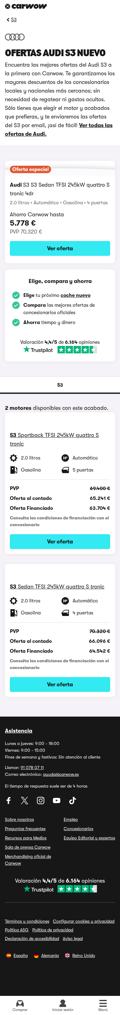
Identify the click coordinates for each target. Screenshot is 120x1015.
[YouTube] (57, 802)
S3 (14, 20)
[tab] (60, 385)
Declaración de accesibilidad (32, 938)
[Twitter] (25, 802)
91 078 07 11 (32, 767)
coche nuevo (75, 295)
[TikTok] (72, 802)
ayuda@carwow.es (61, 774)
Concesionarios (78, 828)
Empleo (71, 819)
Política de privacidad (52, 929)
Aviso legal (73, 938)
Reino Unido (83, 955)
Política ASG (17, 929)
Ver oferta (60, 248)
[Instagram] (41, 802)
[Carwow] (26, 6)
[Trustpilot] (60, 349)
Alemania (50, 955)
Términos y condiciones (27, 921)
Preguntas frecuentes (25, 828)
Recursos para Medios (25, 837)
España (21, 955)
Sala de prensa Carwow (27, 847)
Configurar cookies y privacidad (83, 921)
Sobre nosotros (19, 819)
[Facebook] (9, 802)
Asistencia (18, 731)
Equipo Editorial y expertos (89, 837)
